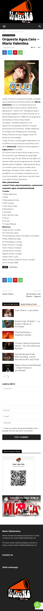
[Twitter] (10, 52)
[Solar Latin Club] (21, 11)
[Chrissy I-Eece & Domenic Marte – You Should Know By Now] (8, 346)
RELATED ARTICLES (11, 304)
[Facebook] (4, 52)
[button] (4, 26)
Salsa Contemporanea (15, 32)
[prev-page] (3, 376)
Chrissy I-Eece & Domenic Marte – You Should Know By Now (27, 346)
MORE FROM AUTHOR (29, 304)
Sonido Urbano (7, 294)
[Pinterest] (15, 52)
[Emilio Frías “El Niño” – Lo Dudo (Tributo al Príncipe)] (8, 324)
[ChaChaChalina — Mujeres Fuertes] (8, 335)
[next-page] (7, 376)
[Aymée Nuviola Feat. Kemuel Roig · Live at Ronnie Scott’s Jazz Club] (8, 357)
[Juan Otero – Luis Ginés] (8, 313)
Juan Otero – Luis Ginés (26, 310)
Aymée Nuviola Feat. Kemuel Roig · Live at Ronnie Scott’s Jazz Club (27, 357)
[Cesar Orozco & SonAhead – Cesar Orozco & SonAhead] (8, 368)
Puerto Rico (13, 267)
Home (4, 32)
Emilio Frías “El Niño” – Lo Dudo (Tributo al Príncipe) (27, 324)
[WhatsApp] (20, 52)
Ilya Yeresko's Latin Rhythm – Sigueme (33, 295)
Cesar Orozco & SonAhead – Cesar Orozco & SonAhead (28, 368)
